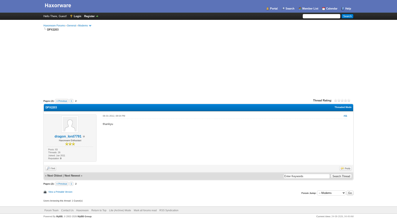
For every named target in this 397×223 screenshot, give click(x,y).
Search (290, 8)
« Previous (61, 101)
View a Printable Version (60, 192)
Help (348, 8)
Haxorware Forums (54, 25)
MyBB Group (85, 216)
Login (77, 16)
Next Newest (72, 175)
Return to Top (98, 210)
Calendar (331, 8)
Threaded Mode (343, 107)
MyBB (59, 216)
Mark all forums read (145, 210)
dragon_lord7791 (68, 136)
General (71, 25)
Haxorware (82, 210)
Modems (83, 25)
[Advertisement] (198, 62)
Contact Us (67, 210)
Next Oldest (54, 175)
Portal (274, 8)
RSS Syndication (168, 210)
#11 (345, 116)
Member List (310, 8)
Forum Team (51, 210)
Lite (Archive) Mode (120, 210)
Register (89, 16)
